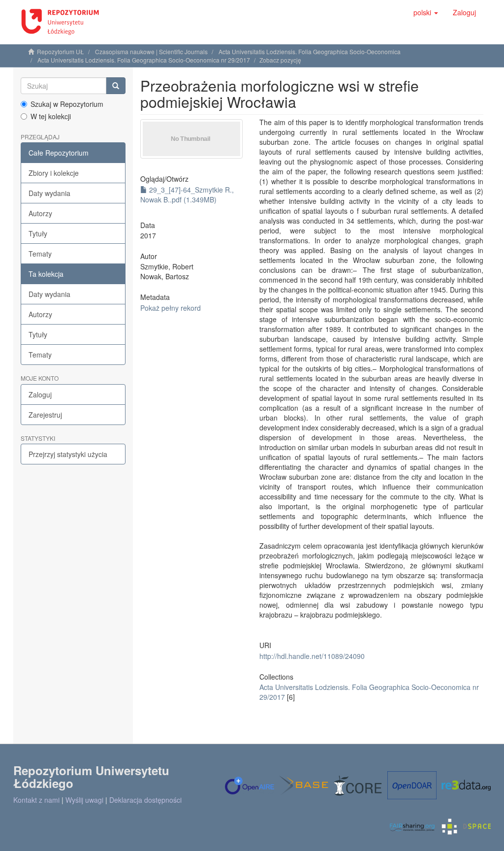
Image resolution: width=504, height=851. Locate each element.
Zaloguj (40, 394)
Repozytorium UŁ (60, 51)
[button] (425, 12)
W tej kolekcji (51, 116)
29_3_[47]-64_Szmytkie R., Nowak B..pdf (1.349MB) (187, 194)
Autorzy (40, 213)
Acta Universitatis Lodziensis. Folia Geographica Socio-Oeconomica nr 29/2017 (143, 60)
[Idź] (116, 85)
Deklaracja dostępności (145, 800)
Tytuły (38, 233)
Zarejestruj (45, 415)
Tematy (40, 254)
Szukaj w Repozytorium (67, 104)
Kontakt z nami (36, 800)
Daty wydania (49, 193)
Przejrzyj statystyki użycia (68, 454)
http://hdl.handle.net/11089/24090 (312, 656)
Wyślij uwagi (84, 800)
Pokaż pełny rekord (170, 308)
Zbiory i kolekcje (54, 173)
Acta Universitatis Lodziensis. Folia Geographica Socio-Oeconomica (310, 51)
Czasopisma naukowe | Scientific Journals (151, 51)
